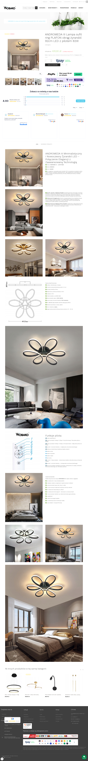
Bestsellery (58, 716)
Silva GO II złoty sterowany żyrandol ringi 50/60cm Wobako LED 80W (33, 694)
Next (82, 669)
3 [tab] (44, 700)
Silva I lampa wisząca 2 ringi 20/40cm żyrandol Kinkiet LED (12, 694)
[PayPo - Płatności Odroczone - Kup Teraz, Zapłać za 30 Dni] (64, 74)
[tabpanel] (14, 686)
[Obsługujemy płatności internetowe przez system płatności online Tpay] (63, 61)
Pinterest (56, 44)
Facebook (4, 714)
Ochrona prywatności (28, 718)
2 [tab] (43, 700)
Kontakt (57, 721)
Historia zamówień (44, 721)
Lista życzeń (42, 718)
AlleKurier (26, 727)
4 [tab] (46, 700)
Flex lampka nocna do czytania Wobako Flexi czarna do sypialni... (53, 694)
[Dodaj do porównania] (66, 64)
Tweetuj (54, 44)
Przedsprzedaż (59, 718)
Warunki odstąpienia (28, 721)
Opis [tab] (37, 144)
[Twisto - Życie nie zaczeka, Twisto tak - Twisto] (64, 80)
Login (41, 714)
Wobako (9, 757)
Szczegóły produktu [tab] (46, 144)
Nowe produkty (59, 714)
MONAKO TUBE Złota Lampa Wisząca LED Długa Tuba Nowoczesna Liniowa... (72, 694)
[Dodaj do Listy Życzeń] (62, 64)
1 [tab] (42, 700)
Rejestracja (42, 716)
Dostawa (26, 714)
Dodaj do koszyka (53, 64)
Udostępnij (52, 44)
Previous (81, 669)
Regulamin (26, 716)
